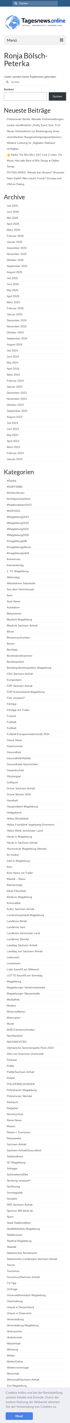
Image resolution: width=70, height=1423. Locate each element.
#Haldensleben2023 (19, 504)
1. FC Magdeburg (18, 571)
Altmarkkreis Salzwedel (21, 583)
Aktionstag (13, 577)
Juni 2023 (13, 428)
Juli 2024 (12, 350)
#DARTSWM (14, 486)
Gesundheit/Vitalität (19, 758)
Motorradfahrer (16, 1011)
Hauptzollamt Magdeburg (22, 806)
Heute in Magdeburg (19, 836)
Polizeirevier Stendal (19, 1096)
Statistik (11, 1246)
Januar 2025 (14, 314)
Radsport (12, 1102)
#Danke (11, 480)
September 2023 (17, 410)
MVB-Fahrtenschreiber (21, 1029)
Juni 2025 (13, 284)
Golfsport (12, 782)
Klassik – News (16, 878)
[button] (58, 1407)
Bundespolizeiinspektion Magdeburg (29, 667)
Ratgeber (12, 1108)
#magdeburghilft (17, 541)
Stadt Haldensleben (19, 1222)
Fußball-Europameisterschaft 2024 (28, 734)
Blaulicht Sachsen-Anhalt (22, 625)
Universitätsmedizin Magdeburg (26, 1295)
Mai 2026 (12, 217)
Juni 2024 (13, 356)
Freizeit (11, 716)
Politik (10, 1065)
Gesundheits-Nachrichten (22, 764)
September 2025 (17, 266)
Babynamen (14, 613)
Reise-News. (14, 1120)
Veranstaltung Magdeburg (23, 1325)
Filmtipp (12, 703)
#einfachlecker (16, 492)
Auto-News (13, 601)
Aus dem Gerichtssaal (20, 589)
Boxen (11, 643)
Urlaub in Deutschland (20, 1307)
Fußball (11, 722)
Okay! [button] (19, 1416)
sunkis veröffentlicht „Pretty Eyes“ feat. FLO (33, 125)
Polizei (11, 1078)
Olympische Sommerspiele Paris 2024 (30, 1047)
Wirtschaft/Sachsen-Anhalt (23, 1379)
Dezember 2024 (17, 320)
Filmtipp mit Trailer (18, 710)
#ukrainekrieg (15, 565)
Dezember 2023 (17, 392)
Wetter (11, 1355)
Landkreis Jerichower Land (23, 933)
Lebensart (13, 957)
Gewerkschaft (15, 770)
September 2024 (17, 338)
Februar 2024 (15, 380)
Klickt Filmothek (16, 890)
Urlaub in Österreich (19, 1313)
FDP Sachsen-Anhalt (19, 685)
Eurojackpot (14, 679)
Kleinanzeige (15, 884)
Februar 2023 (15, 453)
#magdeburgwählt (18, 553)
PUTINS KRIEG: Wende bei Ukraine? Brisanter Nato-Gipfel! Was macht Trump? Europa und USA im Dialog (35, 178)
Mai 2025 (12, 290)
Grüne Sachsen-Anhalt (21, 788)
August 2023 (14, 416)
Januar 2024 (14, 386)
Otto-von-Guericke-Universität (25, 1053)
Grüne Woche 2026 (19, 794)
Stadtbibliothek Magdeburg (23, 1228)
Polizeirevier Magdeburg (22, 1090)
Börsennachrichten (18, 637)
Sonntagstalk (15, 1192)
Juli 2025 (12, 278)
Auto (9, 595)
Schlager (12, 1168)
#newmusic (14, 559)
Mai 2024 (12, 362)
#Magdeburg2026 (18, 535)
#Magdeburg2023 (18, 516)
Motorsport (13, 1017)
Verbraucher (14, 1331)
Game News (14, 740)
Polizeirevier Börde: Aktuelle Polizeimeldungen (35, 119)
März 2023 (13, 447)
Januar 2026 (14, 241)
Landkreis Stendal (18, 939)
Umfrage (12, 1289)
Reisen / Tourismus (18, 1132)
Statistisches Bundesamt (22, 1252)
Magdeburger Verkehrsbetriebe (26, 987)
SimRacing (13, 1186)
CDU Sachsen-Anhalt (20, 673)
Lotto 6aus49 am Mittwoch (23, 969)
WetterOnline (15, 1361)
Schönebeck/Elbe (17, 1174)
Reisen (11, 1126)
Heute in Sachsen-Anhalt (22, 842)
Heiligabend (14, 812)
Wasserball (13, 1343)
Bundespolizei (15, 661)
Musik (10, 1023)
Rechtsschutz (15, 1114)
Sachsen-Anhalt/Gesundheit (24, 1150)
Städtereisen (14, 1234)
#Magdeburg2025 (18, 529)
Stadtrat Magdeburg (19, 1240)
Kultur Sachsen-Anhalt (20, 909)
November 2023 (17, 398)
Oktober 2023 (15, 404)
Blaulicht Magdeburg (19, 619)
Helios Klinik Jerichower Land (25, 830)
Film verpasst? (16, 697)
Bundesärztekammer (19, 655)
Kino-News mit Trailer (20, 872)
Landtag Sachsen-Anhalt (22, 945)
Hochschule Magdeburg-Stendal (26, 848)
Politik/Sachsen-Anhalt (20, 1071)
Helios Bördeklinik (18, 818)
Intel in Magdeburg (18, 860)
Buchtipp (12, 649)
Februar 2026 (15, 235)
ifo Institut (13, 854)
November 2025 (17, 254)
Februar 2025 (15, 308)
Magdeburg (14, 981)
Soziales (12, 1198)
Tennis (11, 1265)
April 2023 (13, 441)
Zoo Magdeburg (17, 1385)
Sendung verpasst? (19, 1180)
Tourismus (13, 1271)
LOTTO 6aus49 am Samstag (24, 975)
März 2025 (13, 302)
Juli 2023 (12, 422)
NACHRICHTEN (16, 1041)
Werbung (12, 1349)
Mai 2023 (12, 435)
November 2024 (17, 326)
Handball (12, 800)
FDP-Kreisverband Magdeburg (26, 691)
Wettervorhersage (18, 1367)
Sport (10, 1216)
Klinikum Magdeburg (19, 897)
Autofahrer (13, 607)
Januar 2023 (14, 459)
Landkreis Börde (17, 921)
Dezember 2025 (17, 247)
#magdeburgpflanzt (19, 547)
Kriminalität (13, 903)
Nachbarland (15, 1035)
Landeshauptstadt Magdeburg (25, 915)
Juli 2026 (12, 205)
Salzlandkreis (15, 1156)
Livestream (13, 963)
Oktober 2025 (15, 260)
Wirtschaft (13, 1373)
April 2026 (13, 223)
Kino (9, 866)
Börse (10, 631)
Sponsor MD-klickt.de (20, 1210)
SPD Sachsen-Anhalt (19, 1204)
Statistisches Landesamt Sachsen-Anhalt (32, 1258)
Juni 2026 (13, 211)
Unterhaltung (15, 1301)
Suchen (9, 89)
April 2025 (13, 296)
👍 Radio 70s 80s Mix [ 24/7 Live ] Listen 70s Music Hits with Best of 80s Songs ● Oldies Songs (34, 160)
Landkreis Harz (16, 927)
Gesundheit (14, 752)
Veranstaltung (15, 1319)
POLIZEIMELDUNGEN (21, 1084)
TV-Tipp (11, 1283)
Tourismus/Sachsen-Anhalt (23, 1277)
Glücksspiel (14, 776)
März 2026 (13, 229)
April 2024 (13, 368)
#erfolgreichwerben (19, 498)
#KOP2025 (13, 510)
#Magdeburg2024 (18, 522)
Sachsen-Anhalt (16, 1144)
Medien (11, 1005)
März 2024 (13, 374)
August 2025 (14, 272)
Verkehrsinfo (14, 1337)
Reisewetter (14, 1138)
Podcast (12, 1059)
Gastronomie (15, 746)
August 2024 (14, 344)
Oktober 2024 (15, 332)
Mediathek (13, 999)
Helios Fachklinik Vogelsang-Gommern (30, 824)
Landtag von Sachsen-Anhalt (24, 951)
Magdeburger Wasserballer (23, 993)
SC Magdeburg (16, 1162)
